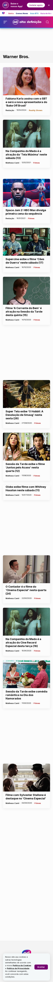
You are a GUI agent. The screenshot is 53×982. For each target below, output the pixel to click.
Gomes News (22, 13)
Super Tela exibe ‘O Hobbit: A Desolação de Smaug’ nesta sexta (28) (24, 415)
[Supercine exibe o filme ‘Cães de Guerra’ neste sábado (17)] (26, 242)
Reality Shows (35, 110)
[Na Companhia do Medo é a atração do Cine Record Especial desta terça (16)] (26, 622)
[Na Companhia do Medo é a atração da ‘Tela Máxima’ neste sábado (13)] (26, 134)
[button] (41, 967)
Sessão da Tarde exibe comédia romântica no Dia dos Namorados (26, 695)
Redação (10, 110)
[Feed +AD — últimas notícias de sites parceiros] (4, 13)
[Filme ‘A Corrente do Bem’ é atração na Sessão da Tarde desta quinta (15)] (26, 291)
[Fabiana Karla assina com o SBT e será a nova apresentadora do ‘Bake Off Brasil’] (26, 81)
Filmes (36, 163)
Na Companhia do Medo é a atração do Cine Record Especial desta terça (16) (23, 643)
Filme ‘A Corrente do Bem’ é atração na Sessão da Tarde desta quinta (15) (24, 312)
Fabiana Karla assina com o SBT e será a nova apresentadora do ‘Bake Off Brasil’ (26, 102)
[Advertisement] (26, 39)
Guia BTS (34, 13)
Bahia (11, 13)
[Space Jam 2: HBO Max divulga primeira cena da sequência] (26, 193)
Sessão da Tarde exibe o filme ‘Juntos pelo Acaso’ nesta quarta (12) (25, 467)
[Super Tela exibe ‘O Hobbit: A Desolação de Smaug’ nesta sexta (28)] (26, 394)
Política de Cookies (22, 965)
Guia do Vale (46, 13)
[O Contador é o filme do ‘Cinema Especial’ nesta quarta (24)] (26, 569)
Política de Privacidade (18, 968)
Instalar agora (36, 5)
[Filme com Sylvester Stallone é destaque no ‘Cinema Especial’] (26, 778)
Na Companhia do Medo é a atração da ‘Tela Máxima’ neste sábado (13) (26, 155)
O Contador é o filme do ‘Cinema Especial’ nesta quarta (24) (26, 590)
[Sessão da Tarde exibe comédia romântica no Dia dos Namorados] (26, 674)
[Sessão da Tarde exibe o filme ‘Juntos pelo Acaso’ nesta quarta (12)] (26, 447)
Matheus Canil (12, 163)
